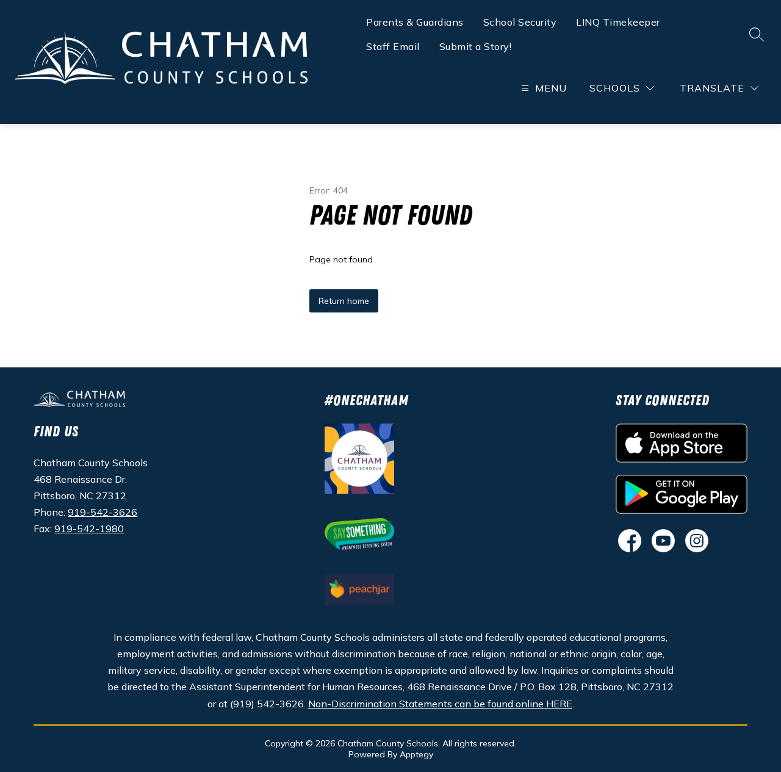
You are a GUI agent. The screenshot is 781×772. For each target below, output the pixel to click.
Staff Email (393, 46)
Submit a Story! (475, 46)
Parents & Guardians (415, 22)
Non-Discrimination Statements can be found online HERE (440, 704)
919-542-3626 (102, 512)
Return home (344, 300)
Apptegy (416, 754)
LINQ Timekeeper (618, 22)
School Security (520, 22)
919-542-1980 (89, 528)
